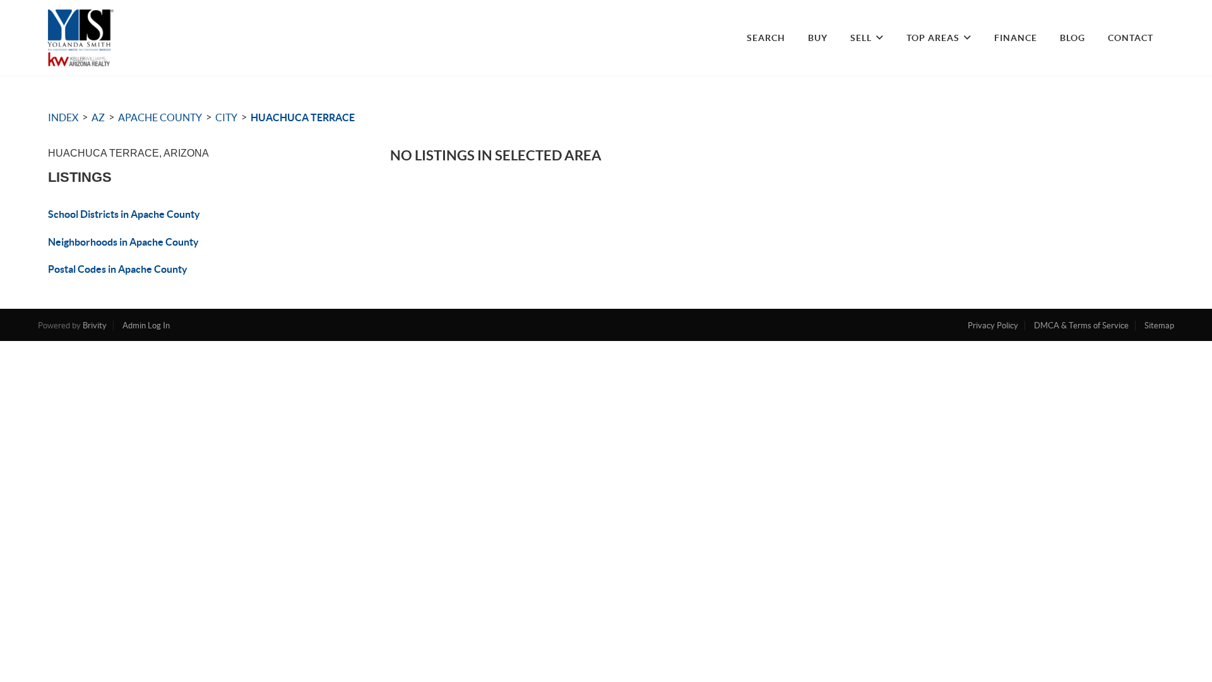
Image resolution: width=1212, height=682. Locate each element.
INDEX (63, 117)
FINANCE (1015, 38)
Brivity (95, 325)
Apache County (160, 117)
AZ (98, 117)
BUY (818, 38)
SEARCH (766, 38)
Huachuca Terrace (303, 117)
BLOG (1072, 38)
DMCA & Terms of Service (1081, 325)
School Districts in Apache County (124, 214)
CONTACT (1130, 38)
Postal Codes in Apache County (117, 269)
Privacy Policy (993, 325)
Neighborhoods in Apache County (123, 242)
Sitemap (1159, 325)
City (226, 117)
